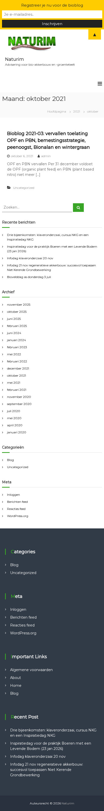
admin (46, 156)
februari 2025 (17, 326)
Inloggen (13, 494)
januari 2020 (16, 432)
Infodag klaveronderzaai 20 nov (30, 258)
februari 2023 (17, 347)
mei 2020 (14, 418)
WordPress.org (17, 516)
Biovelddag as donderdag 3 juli (29, 277)
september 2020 (19, 404)
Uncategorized (23, 188)
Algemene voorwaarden (31, 670)
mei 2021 (13, 382)
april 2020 (14, 425)
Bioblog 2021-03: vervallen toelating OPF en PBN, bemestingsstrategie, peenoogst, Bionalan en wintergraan (48, 140)
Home (15, 685)
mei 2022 (14, 354)
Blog (10, 460)
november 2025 (18, 304)
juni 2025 (14, 319)
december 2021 (18, 368)
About (15, 677)
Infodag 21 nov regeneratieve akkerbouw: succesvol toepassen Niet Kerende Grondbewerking (46, 769)
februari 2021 (16, 390)
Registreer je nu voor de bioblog (52, 5)
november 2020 (19, 397)
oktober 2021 (16, 375)
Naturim (14, 59)
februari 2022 (17, 361)
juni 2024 (14, 333)
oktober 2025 (17, 312)
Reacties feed (16, 509)
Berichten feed (17, 502)
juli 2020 (13, 411)
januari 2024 (16, 340)
